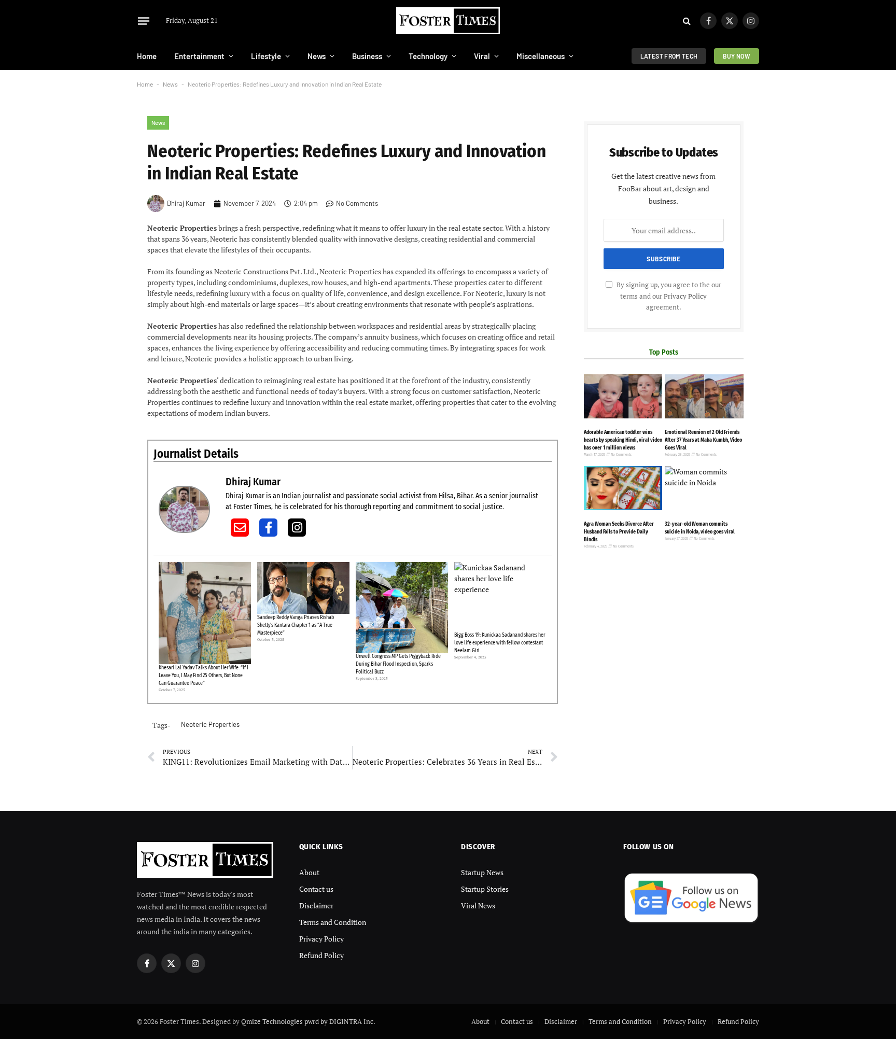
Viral (482, 56)
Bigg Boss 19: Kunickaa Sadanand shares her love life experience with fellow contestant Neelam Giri (499, 643)
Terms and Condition (332, 922)
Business (367, 56)
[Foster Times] (448, 20)
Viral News (478, 905)
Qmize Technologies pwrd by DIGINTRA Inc (307, 1021)
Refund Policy (321, 955)
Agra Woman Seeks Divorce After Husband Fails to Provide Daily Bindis (619, 532)
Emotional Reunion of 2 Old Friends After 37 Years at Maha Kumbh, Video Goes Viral (703, 440)
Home (147, 56)
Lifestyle (266, 56)
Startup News (482, 872)
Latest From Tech (669, 56)
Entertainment (199, 56)
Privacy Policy (685, 296)
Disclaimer (316, 905)
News (316, 56)
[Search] (687, 21)
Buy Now (736, 56)
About (309, 872)
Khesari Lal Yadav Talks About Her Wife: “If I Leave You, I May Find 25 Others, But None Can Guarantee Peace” (203, 675)
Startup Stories (485, 889)
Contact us (316, 889)
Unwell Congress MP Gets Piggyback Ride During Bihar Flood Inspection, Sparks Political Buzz (398, 664)
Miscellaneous (540, 56)
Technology (428, 56)
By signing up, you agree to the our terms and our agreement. (668, 296)
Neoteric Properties (210, 724)
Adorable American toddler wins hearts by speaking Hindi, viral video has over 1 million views (623, 440)
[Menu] (143, 21)
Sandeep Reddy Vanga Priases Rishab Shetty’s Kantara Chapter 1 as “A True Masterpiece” (295, 625)
